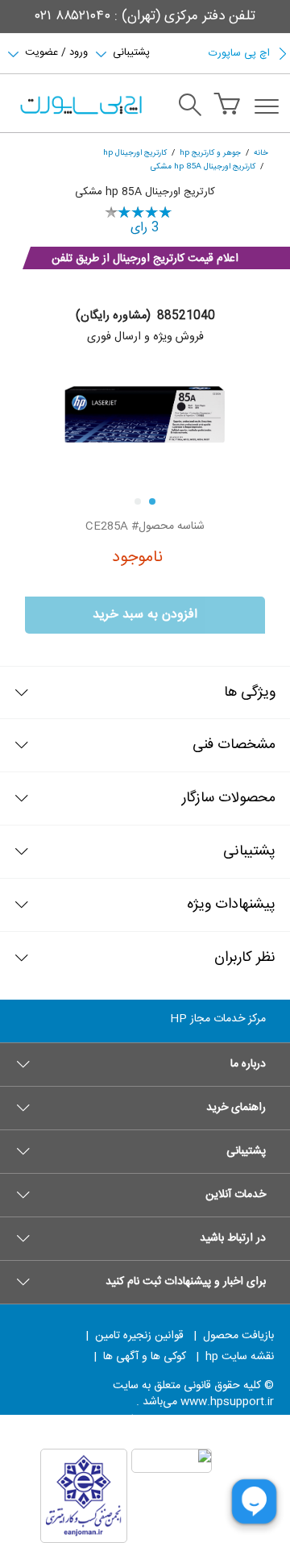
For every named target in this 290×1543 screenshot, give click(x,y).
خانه (261, 153)
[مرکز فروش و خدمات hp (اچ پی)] (79, 106)
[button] (145, 1064)
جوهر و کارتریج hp (210, 153)
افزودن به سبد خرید (145, 615)
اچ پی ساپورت (239, 53)
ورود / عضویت (56, 51)
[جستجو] (190, 107)
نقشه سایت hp (239, 1356)
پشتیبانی (131, 51)
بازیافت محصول (238, 1335)
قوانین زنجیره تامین (139, 1335)
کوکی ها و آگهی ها (144, 1356)
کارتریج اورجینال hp (135, 153)
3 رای (145, 228)
